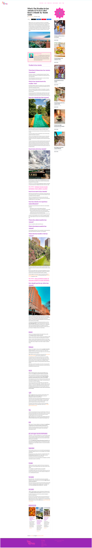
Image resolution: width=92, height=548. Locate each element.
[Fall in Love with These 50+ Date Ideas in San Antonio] (46, 511)
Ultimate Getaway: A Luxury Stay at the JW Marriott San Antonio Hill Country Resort (39, 522)
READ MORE (56, 40)
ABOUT (42, 546)
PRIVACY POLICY (59, 541)
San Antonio (39, 535)
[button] (43, 3)
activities (31, 535)
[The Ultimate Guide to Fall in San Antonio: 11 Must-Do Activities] (32, 511)
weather (42, 535)
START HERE (43, 541)
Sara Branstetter (36, 55)
